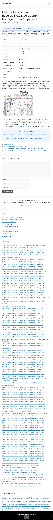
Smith (42, 506)
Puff (25, 506)
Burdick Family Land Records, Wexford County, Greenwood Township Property (24, 271)
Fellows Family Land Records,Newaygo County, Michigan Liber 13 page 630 (23, 427)
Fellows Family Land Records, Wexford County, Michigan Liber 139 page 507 (23, 404)
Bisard (6, 498)
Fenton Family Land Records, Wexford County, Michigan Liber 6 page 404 (22, 315)
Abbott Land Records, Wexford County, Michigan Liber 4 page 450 (20, 470)
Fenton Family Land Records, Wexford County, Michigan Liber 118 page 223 (23, 371)
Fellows (6, 146)
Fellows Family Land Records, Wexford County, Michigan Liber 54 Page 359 (23, 460)
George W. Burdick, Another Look (11, 257)
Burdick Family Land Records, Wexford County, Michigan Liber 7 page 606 (22, 259)
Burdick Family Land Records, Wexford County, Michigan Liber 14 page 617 (23, 278)
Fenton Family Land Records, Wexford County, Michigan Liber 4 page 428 (22, 308)
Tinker (9, 508)
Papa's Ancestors (9, 144)
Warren (37, 508)
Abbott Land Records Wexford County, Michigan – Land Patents (20, 467)
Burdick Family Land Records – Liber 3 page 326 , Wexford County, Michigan (23, 245)
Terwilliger (48, 506)
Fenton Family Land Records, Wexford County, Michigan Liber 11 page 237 (22, 336)
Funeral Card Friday (45, 498)
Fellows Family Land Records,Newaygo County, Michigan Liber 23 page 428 (23, 444)
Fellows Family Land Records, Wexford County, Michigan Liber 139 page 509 (23, 406)
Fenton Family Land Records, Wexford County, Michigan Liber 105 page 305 (23, 369)
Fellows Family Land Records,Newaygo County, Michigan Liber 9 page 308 (23, 423)
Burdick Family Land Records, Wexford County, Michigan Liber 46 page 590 (23, 290)
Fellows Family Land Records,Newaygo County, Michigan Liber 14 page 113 (25, 150)
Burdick (15, 498)
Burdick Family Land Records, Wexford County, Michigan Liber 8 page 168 (22, 264)
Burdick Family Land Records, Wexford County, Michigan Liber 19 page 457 (23, 285)
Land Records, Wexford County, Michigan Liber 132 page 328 (19, 472)
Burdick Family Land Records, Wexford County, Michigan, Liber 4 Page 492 (23, 252)
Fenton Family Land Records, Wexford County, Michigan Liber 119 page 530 (23, 374)
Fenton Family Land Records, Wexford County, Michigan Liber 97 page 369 (23, 350)
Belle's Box (5, 236)
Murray (8, 506)
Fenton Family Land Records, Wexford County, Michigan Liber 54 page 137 (22, 364)
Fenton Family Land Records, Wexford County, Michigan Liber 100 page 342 (23, 357)
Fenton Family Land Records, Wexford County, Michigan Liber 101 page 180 (23, 360)
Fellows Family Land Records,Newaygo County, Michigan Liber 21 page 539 (23, 439)
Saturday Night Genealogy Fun (31, 506)
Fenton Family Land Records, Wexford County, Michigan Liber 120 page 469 (23, 376)
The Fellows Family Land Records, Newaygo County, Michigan (19, 416)
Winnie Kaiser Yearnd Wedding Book (12, 219)
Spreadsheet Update (8, 385)
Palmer (20, 506)
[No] (51, 515)
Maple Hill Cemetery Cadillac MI (33, 504)
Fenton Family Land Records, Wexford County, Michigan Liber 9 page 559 (22, 334)
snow (45, 506)
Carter (20, 498)
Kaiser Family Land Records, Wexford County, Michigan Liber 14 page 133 (22, 475)
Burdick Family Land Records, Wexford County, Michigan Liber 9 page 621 (22, 295)
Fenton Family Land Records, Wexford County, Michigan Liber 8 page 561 (22, 325)
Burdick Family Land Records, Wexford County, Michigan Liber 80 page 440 (23, 301)
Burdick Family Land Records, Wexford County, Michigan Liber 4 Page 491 (22, 250)
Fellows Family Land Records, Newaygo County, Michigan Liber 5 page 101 (23, 418)
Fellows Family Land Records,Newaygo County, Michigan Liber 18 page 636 (23, 432)
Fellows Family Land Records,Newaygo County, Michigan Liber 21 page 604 (23, 441)
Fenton (38, 498)
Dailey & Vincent (25, 498)
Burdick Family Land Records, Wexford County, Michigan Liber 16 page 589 (23, 283)
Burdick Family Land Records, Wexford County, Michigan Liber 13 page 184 (23, 273)
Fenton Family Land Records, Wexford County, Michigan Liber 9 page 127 (22, 332)
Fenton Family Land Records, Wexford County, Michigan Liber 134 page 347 (23, 382)
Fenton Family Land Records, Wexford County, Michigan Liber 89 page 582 (23, 355)
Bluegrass (11, 498)
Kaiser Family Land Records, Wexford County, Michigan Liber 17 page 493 (22, 486)
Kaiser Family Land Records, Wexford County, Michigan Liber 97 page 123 (22, 477)
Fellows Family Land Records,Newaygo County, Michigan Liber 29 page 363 (23, 458)
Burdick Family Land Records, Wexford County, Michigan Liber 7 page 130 (22, 292)
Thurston (4, 508)
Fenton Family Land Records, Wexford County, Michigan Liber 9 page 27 (22, 329)
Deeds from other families (9, 231)
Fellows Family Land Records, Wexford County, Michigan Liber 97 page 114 (23, 399)
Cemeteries (5, 233)
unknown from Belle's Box (28, 508)
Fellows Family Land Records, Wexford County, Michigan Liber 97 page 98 (22, 397)
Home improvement (20, 501)
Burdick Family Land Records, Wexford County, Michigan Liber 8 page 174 (22, 262)
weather (41, 508)
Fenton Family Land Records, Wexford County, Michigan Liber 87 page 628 (23, 266)
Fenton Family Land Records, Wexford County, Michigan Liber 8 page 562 (22, 327)
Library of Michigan (12, 504)
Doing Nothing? (6, 348)
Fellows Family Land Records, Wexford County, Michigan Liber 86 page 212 (23, 392)
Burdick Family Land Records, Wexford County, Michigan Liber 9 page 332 (22, 269)
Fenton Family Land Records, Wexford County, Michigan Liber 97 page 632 (23, 352)
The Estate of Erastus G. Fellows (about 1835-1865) (16, 411)
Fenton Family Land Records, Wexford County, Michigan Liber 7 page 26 (22, 313)
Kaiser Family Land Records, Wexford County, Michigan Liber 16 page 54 (22, 483)
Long (17, 504)
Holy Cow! (13, 501)
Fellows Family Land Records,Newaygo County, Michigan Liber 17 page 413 (23, 434)
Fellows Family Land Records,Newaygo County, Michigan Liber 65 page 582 (23, 456)
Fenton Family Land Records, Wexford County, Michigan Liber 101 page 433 (23, 367)
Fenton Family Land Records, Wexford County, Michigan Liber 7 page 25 (22, 311)
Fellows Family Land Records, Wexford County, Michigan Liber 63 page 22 (22, 390)
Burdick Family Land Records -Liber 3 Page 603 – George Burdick (20, 247)
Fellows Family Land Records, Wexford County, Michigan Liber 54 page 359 (23, 387)
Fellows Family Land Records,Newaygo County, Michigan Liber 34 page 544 (23, 453)
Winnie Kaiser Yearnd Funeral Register (12, 217)
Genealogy (4, 501)
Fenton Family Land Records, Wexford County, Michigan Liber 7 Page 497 (22, 322)
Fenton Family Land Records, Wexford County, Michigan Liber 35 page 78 (22, 343)
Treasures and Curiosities (9, 222)
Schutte (38, 506)
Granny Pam (7, 3)
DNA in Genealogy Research (10, 226)
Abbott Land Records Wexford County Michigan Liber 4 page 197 (20, 463)
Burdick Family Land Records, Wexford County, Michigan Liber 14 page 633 (23, 280)
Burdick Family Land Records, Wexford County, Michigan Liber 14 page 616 (23, 276)
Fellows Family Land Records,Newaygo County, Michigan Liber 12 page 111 (24, 148)
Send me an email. (26, 205)
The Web (4, 303)
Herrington (8, 501)
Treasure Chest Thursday (17, 508)
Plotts (23, 506)
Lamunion (42, 501)
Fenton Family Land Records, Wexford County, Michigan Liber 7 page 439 (22, 318)
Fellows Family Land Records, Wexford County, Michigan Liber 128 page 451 (23, 401)
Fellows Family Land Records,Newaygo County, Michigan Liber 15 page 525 (23, 420)
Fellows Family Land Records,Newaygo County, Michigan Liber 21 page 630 (23, 446)
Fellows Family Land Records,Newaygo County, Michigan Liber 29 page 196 (23, 449)
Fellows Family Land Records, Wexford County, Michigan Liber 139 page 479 (23, 408)
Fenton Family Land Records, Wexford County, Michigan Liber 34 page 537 (23, 362)
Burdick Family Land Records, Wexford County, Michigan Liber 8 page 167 (22, 254)
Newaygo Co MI (13, 146)
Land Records (22, 146)
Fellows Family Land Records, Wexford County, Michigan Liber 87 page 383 (23, 394)
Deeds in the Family (30, 28)
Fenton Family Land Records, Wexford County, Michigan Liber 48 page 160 (23, 345)
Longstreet (22, 504)
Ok (26, 517)
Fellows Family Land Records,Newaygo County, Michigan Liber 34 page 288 (23, 451)
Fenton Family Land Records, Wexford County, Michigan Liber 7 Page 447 (22, 320)
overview (39, 33)
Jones (31, 501)
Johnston (27, 501)
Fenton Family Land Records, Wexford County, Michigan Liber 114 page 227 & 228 (24, 413)
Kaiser (35, 501)
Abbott (3, 498)
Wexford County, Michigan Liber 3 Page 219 (14, 306)
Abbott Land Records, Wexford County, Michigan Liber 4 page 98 (20, 465)
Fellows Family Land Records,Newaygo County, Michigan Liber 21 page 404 (23, 437)
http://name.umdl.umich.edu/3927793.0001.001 (19, 126)
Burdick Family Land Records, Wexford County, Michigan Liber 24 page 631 (23, 288)
